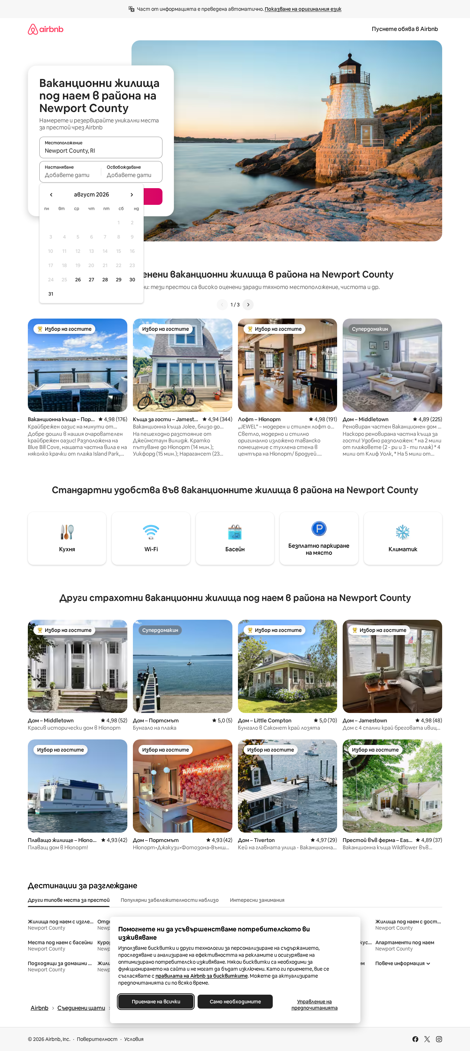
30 (132, 279)
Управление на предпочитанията (314, 1004)
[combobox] (101, 150)
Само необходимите (235, 1001)
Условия (134, 1039)
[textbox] (70, 175)
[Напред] (248, 304)
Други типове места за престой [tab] (69, 900)
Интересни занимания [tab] (257, 900)
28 (105, 279)
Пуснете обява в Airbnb (405, 29)
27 (91, 279)
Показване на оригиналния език (303, 9)
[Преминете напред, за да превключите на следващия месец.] (131, 195)
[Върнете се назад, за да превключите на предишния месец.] (51, 195)
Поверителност (97, 1039)
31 (50, 294)
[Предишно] (222, 304)
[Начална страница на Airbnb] (45, 29)
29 (118, 279)
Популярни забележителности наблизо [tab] (170, 900)
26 (78, 279)
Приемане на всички (156, 1001)
